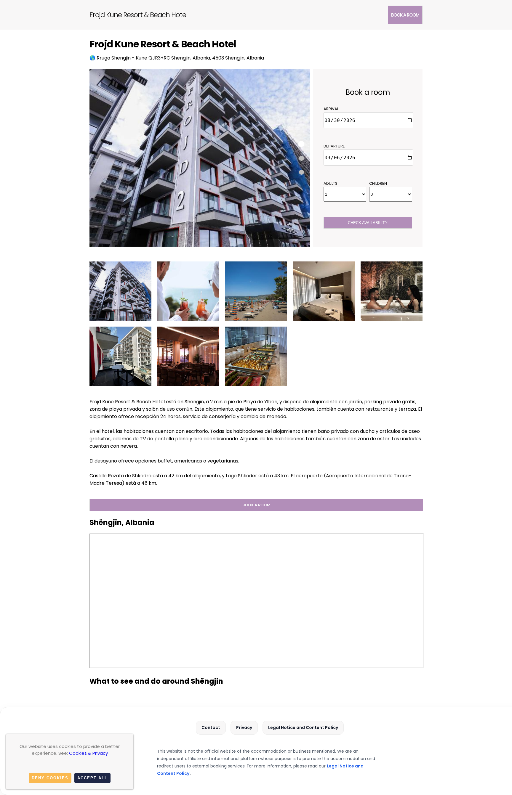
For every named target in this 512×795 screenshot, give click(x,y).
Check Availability (368, 223)
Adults (330, 183)
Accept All (92, 778)
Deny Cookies (50, 778)
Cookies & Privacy (88, 753)
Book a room (405, 15)
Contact (210, 727)
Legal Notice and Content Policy (303, 727)
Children (378, 183)
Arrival (331, 109)
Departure (334, 146)
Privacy (244, 727)
